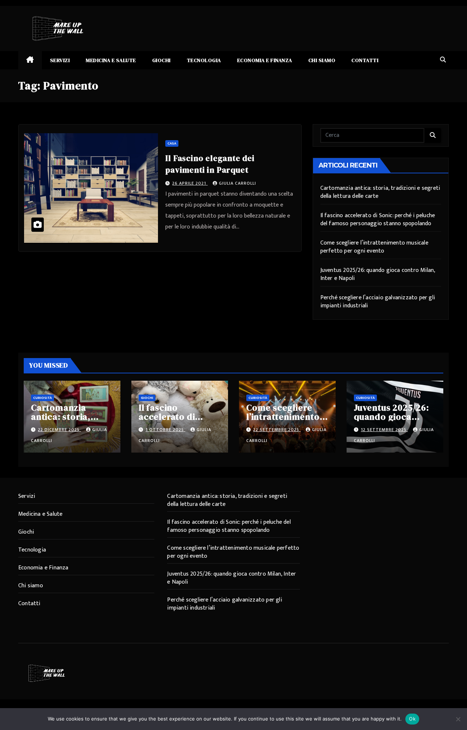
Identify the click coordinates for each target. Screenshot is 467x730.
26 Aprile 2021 (190, 183)
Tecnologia (204, 60)
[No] (458, 719)
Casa (171, 143)
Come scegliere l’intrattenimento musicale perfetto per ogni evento (374, 247)
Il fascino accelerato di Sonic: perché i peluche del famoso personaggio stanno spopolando (377, 219)
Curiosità (42, 398)
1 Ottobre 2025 (165, 429)
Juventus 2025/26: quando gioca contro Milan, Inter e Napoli (377, 274)
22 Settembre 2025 (277, 429)
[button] (443, 60)
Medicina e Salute (111, 60)
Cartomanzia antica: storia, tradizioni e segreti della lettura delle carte (380, 192)
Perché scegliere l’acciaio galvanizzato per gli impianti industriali (377, 302)
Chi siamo (322, 60)
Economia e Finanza (264, 60)
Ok (412, 719)
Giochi (161, 60)
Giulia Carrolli (237, 183)
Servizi (60, 60)
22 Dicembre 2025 (59, 429)
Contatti (364, 60)
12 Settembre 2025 (384, 429)
